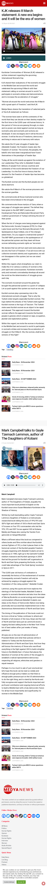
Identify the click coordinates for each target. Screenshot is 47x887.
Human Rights (6, 831)
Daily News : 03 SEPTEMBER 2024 (24, 379)
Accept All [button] (21, 882)
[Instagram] (17, 66)
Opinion (4, 833)
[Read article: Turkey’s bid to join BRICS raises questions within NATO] (6, 408)
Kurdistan (5, 836)
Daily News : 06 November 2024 (23, 362)
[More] (38, 66)
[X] (13, 66)
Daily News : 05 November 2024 (23, 370)
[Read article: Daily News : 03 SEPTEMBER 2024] (6, 381)
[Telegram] (30, 66)
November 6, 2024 (18, 365)
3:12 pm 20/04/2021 (8, 443)
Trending (10, 349)
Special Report (7, 848)
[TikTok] (21, 816)
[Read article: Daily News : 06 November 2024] (6, 364)
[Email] (26, 66)
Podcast (4, 862)
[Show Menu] (44, 3)
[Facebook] (8, 66)
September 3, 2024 (18, 381)
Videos (4, 864)
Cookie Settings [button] (9, 882)
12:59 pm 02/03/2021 (8, 23)
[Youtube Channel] (29, 816)
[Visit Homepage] (7, 3)
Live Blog (5, 860)
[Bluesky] (38, 816)
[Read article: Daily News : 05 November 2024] (6, 373)
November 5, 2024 (18, 373)
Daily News (5, 857)
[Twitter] (8, 816)
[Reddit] (34, 66)
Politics (4, 828)
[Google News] (34, 816)
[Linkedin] (21, 66)
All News (5, 826)
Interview (5, 840)
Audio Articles (6, 845)
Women (4, 843)
